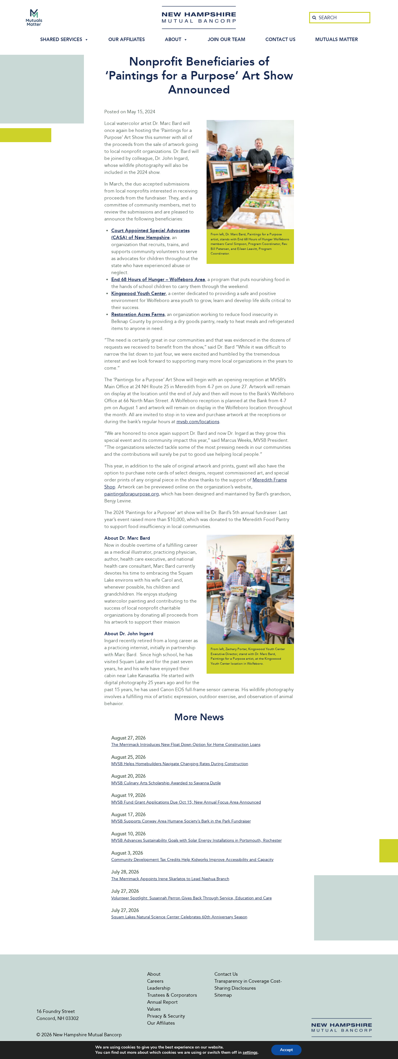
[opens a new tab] (34, 17)
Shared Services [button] (61, 39)
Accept (286, 1050)
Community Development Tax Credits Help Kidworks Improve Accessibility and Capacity (192, 859)
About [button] (173, 39)
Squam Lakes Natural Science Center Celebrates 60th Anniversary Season (179, 917)
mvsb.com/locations (198, 421)
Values (154, 1009)
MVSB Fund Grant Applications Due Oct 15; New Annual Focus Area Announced (186, 802)
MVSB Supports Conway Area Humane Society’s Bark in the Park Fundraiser (181, 821)
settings (250, 1052)
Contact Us (280, 39)
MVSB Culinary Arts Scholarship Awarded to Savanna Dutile (166, 783)
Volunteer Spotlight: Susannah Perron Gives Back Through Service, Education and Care (191, 898)
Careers (155, 981)
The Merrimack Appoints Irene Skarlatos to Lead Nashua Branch (170, 878)
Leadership (158, 988)
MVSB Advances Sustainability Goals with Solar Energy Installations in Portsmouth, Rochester (196, 840)
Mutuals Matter (336, 39)
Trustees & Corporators (172, 995)
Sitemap (223, 995)
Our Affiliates (126, 39)
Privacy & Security (166, 1016)
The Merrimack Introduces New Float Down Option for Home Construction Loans (185, 744)
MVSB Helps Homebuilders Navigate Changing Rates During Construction (179, 763)
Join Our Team (226, 39)
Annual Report (162, 1002)
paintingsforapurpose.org (131, 494)
